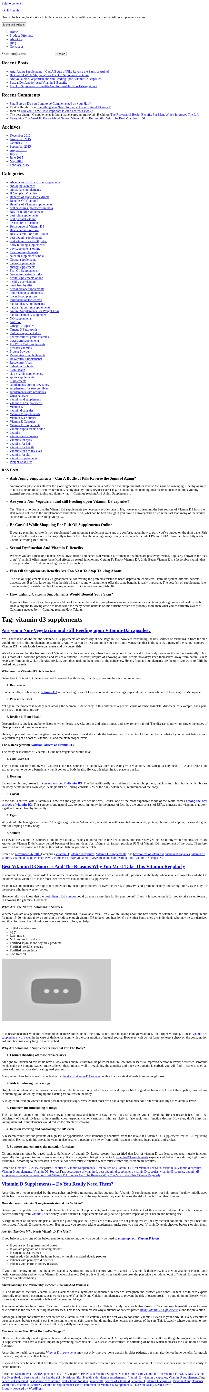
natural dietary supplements (27, 303)
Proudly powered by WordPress (22, 1388)
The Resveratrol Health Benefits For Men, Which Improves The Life (154, 114)
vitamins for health (22, 447)
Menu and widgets (14, 24)
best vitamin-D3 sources (60, 896)
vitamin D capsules (177, 854)
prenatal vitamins (21, 348)
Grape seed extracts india (26, 274)
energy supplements (22, 267)
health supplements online (26, 278)
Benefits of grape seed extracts (29, 197)
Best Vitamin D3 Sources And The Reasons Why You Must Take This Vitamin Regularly (93, 866)
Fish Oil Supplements (24, 270)
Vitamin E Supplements (25, 425)
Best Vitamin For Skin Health (29, 234)
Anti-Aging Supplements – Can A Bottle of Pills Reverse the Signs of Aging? (59, 71)
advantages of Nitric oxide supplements (35, 182)
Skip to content (11, 3)
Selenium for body (22, 366)
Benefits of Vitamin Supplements (31, 204)
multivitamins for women (26, 300)
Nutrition (15, 322)
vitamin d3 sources (172, 1171)
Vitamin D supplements (25, 414)
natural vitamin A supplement (28, 314)
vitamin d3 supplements (28, 857)
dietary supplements (22, 263)
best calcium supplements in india (31, 208)
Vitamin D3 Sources (23, 418)
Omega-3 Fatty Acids (23, 329)
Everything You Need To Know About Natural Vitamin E (74, 107)
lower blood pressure (23, 296)
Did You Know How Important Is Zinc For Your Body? (57, 111)
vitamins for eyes (21, 440)
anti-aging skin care (22, 186)
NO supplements (20, 318)
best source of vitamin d (25, 222)
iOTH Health (10, 10)
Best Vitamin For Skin (24, 230)
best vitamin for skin (75, 1381)
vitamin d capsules (21, 410)
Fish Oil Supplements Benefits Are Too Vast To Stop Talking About (53, 86)
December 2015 (20, 135)
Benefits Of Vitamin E (24, 200)
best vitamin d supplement (115, 1171)
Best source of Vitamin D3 (27, 226)
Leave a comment (103, 857)
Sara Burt (16, 103)
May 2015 (16, 161)
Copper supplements (23, 259)
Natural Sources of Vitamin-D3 (52, 745)
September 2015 (20, 146)
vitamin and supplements (26, 399)
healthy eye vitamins (23, 281)
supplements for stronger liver (29, 388)
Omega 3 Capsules (22, 326)
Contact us (16, 46)
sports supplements (22, 377)
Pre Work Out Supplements (27, 344)
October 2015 (19, 143)
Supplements (18, 381)
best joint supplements (24, 215)
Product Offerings (21, 35)
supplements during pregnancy (29, 384)
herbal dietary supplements (27, 289)
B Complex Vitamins (23, 193)
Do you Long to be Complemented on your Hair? (59, 103)
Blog (13, 43)
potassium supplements (24, 340)
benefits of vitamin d (15, 1381)
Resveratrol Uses (21, 362)
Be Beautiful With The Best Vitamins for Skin (118, 118)
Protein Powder (20, 351)
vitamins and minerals (24, 436)
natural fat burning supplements (30, 307)
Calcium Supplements (24, 252)
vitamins (15, 432)
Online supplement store (25, 333)
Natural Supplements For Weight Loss (34, 311)
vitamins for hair (20, 443)
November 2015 (20, 139)
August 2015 (18, 150)
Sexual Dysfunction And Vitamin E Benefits (38, 82)
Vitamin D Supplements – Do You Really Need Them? (57, 1184)
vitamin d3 (8, 1384)
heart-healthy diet (21, 285)
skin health (96, 1381)
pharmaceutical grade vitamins (29, 337)
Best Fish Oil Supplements (27, 211)
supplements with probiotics (28, 392)
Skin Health (17, 370)
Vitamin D (16, 406)
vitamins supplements (23, 458)
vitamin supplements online (27, 429)
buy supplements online (25, 248)
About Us (16, 39)
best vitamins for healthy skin (28, 241)
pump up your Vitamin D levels (138, 1238)
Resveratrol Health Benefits (27, 355)
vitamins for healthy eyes (26, 451)
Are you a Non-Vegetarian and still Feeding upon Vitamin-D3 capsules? (56, 79)
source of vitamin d (117, 1381)
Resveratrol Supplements (26, 359)
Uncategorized (19, 395)
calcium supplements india (27, 256)
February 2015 (19, 165)
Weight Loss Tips (21, 462)
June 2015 (16, 157)
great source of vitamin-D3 (63, 783)
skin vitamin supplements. (26, 373)
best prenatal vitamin (23, 219)
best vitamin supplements (26, 237)
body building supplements (27, 245)
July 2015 (16, 154)
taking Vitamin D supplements (159, 1310)
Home (14, 32)
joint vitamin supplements (26, 292)
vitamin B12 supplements (26, 403)
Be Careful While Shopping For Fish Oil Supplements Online (49, 75)
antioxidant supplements (25, 189)
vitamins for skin (20, 454)
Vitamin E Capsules (22, 421)
